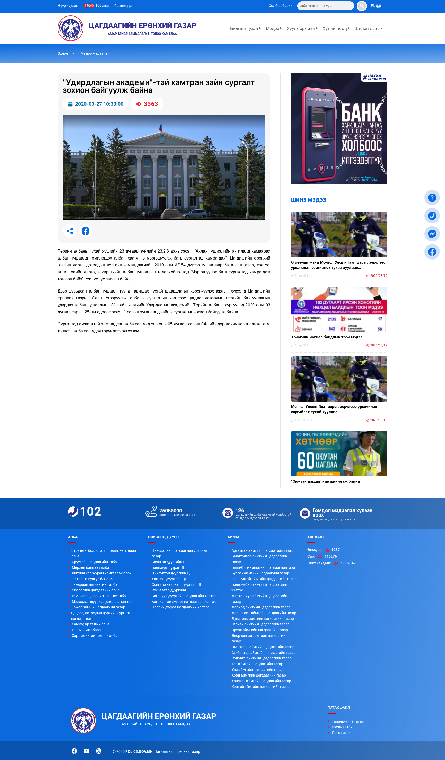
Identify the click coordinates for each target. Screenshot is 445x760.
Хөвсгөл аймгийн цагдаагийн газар (261, 681)
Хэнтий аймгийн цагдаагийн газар (261, 686)
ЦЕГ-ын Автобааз (86, 630)
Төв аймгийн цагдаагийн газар (257, 664)
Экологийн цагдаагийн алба (95, 590)
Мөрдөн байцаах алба (90, 567)
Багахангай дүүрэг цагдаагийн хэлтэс (184, 601)
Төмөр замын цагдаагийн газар (98, 607)
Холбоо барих (280, 6)
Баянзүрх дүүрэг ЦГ (168, 567)
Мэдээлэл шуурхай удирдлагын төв (102, 601)
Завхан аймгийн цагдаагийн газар (260, 624)
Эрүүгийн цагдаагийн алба (94, 562)
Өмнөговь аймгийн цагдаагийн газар (263, 647)
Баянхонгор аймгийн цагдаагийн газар (259, 559)
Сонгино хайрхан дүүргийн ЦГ (177, 584)
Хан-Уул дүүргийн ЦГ (169, 579)
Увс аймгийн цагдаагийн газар (258, 669)
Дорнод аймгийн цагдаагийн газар (261, 607)
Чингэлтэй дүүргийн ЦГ (172, 573)
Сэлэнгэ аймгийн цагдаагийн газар (262, 658)
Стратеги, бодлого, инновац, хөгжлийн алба (103, 553)
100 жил (102, 5)
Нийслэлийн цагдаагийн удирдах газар (180, 553)
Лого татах (341, 733)
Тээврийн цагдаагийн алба (94, 584)
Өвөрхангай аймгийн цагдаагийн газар (259, 638)
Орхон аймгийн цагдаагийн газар (260, 630)
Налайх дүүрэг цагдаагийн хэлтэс (180, 607)
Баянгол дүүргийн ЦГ (169, 562)
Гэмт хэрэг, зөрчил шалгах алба (99, 596)
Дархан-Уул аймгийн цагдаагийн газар (259, 599)
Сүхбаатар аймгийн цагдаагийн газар (263, 652)
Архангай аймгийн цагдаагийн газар (262, 550)
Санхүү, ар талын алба (91, 624)
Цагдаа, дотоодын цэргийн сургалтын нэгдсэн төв (103, 616)
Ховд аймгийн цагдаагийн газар (259, 675)
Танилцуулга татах (348, 721)
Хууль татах (342, 727)
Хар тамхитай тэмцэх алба (94, 635)
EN (373, 6)
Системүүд (123, 6)
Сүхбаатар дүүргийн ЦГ (171, 590)
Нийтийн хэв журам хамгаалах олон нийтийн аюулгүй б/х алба (101, 576)
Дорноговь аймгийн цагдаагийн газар (264, 613)
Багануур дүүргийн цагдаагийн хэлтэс (184, 596)
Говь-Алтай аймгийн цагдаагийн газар (264, 579)
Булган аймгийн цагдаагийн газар (260, 573)
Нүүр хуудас (68, 6)
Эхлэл (63, 53)
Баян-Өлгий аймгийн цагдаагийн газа (263, 567)
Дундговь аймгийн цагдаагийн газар (263, 618)
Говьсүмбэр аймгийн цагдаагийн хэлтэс (259, 587)
